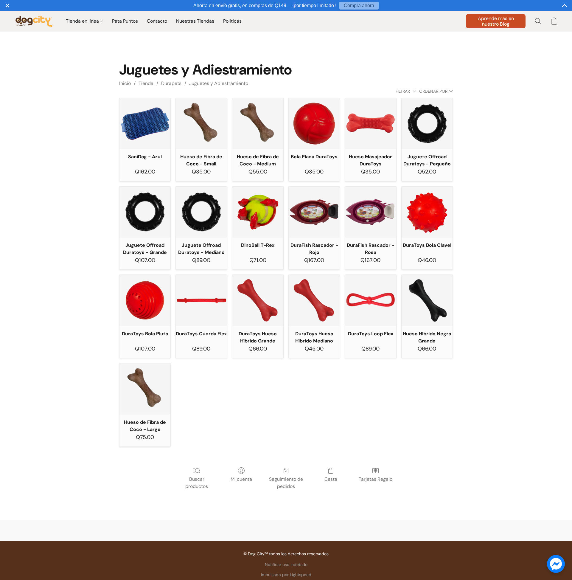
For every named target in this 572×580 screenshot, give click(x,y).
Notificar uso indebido (286, 564)
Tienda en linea (83, 21)
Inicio (125, 83)
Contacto (157, 21)
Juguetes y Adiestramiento (218, 83)
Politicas (232, 21)
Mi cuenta (241, 479)
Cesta (330, 479)
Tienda (146, 83)
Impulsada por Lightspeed (286, 574)
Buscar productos (196, 482)
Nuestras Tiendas (195, 21)
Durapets (171, 83)
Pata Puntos (125, 21)
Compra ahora (359, 5)
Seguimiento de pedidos (286, 482)
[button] (34, 21)
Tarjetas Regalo (375, 479)
